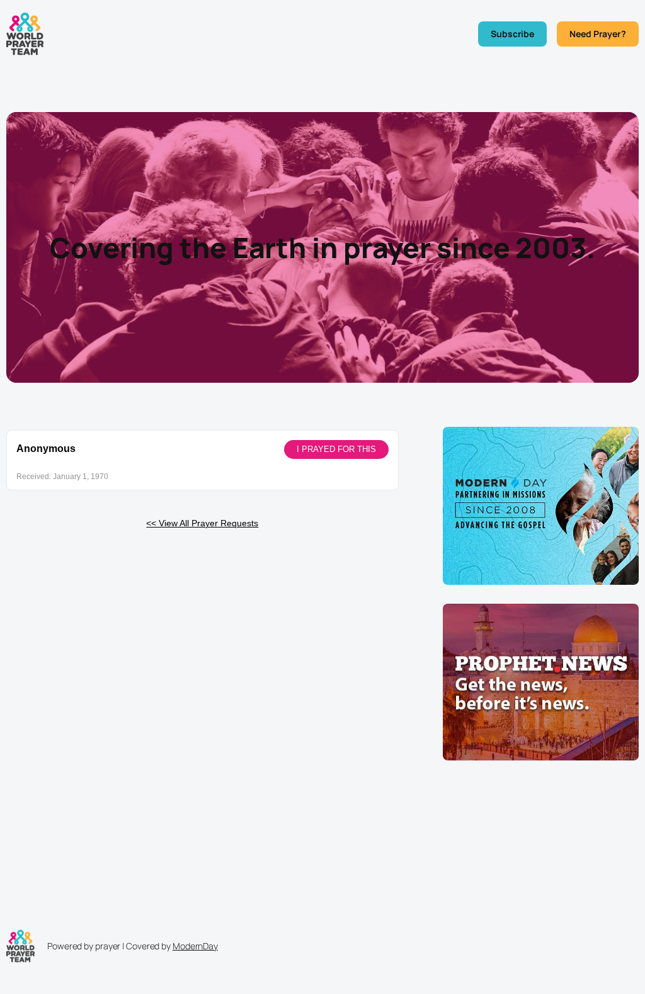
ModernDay (195, 946)
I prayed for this (336, 449)
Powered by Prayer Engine (53, 543)
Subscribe (512, 34)
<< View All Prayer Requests (202, 523)
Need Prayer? (597, 34)
